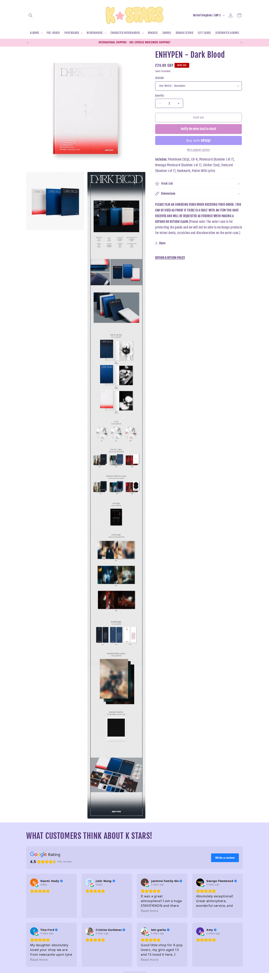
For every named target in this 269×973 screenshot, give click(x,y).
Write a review (225, 857)
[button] (30, 15)
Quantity (159, 95)
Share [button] (162, 243)
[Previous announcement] (27, 42)
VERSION (159, 78)
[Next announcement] (241, 42)
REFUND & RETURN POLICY (170, 258)
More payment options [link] (198, 149)
